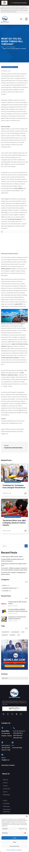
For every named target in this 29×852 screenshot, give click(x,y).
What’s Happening (10, 47)
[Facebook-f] (8, 714)
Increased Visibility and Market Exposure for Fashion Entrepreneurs (12, 560)
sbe (18, 635)
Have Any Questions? (19, 731)
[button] (27, 816)
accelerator (5, 632)
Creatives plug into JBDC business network (12, 556)
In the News (5, 590)
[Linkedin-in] (3, 714)
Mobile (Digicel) (5, 745)
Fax (13, 745)
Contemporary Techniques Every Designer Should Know (14, 486)
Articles (4, 585)
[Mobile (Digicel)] (2, 742)
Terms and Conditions (11, 849)
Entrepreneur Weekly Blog (9, 67)
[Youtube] (16, 714)
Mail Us (3, 757)
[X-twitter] (12, 714)
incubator (5, 635)
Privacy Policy (19, 849)
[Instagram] (21, 714)
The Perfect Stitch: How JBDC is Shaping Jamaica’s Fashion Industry (14, 523)
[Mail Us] (2, 754)
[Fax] (12, 742)
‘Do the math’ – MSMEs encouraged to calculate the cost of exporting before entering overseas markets (14, 569)
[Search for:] (14, 546)
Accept (14, 838)
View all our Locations (8, 765)
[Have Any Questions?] (14, 728)
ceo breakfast (15, 632)
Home (2, 47)
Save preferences (14, 846)
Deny (14, 842)
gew (23, 632)
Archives (4, 674)
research (12, 635)
